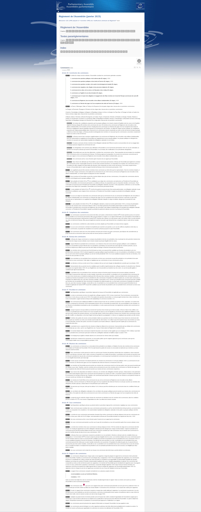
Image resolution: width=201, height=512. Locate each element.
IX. (95, 31)
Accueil (58, 11)
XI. (102, 31)
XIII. (109, 31)
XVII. (127, 31)
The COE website (140, 6)
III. (73, 31)
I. (67, 31)
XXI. (66, 42)
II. (70, 31)
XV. (118, 31)
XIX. (137, 40)
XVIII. (133, 31)
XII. (105, 31)
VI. (83, 31)
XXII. (71, 42)
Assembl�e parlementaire (75, 5)
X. (98, 31)
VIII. (91, 31)
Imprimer (139, 63)
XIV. (114, 31)
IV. (76, 31)
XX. (62, 42)
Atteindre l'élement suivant (137, 67)
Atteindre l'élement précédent (140, 67)
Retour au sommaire (135, 67)
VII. (87, 31)
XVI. (122, 31)
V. (79, 31)
